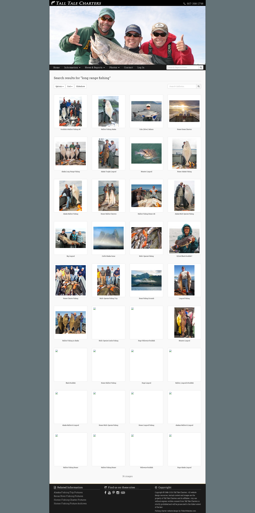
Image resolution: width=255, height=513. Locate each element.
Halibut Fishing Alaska (108, 129)
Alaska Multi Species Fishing (184, 214)
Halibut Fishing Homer (70, 468)
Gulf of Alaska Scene (108, 256)
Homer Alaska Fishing (184, 172)
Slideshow (80, 86)
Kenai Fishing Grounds (146, 298)
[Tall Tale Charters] (75, 3)
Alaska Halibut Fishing (70, 214)
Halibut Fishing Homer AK (146, 214)
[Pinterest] (113, 492)
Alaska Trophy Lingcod (108, 172)
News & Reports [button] (94, 67)
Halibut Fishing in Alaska (70, 341)
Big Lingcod (71, 256)
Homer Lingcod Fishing (146, 425)
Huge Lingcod (146, 383)
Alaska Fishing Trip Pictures (68, 492)
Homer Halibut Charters (108, 214)
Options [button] (58, 86)
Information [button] (71, 67)
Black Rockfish (71, 383)
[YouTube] (109, 492)
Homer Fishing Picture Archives (70, 503)
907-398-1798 (194, 3)
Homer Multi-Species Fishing (108, 425)
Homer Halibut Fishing (108, 383)
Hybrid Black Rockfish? (184, 256)
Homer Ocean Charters (184, 129)
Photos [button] (113, 67)
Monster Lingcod (146, 172)
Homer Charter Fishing (70, 298)
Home (56, 67)
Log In (140, 67)
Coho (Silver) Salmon (146, 129)
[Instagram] (117, 492)
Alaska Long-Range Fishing (71, 172)
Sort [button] (69, 86)
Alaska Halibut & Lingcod (70, 425)
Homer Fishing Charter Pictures (70, 499)
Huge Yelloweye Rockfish (146, 341)
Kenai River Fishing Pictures (68, 496)
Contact (128, 67)
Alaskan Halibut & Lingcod (184, 425)
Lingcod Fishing (184, 298)
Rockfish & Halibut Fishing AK (71, 129)
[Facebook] (105, 492)
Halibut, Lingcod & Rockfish (184, 383)
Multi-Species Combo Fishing (108, 341)
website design (172, 511)
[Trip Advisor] (123, 492)
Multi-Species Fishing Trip (108, 298)
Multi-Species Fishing (146, 256)
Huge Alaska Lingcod (184, 468)
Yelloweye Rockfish (146, 468)
